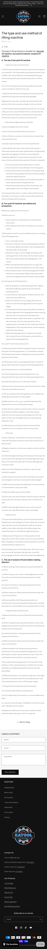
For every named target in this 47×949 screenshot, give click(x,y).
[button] (2, 16)
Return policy (8, 792)
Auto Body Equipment (12, 906)
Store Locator (8, 812)
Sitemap (7, 817)
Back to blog (25, 722)
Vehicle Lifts (8, 892)
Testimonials (8, 807)
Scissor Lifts (8, 897)
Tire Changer (8, 883)
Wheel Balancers (10, 888)
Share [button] (6, 47)
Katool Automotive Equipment (20, 945)
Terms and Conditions (11, 802)
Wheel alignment (10, 902)
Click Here (30, 862)
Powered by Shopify (32, 945)
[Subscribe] (40, 919)
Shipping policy (9, 787)
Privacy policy (8, 797)
